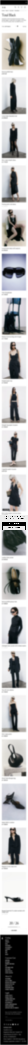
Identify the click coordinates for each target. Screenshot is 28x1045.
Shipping (7, 960)
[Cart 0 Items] (25, 7)
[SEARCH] (15, 7)
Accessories (8, 947)
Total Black (17, 10)
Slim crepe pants (7, 734)
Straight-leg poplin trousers (10, 425)
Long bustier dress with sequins (11, 248)
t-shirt (18, 20)
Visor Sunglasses (7, 292)
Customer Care (9, 967)
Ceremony (7, 949)
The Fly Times (8, 980)
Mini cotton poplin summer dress (11, 513)
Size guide (7, 969)
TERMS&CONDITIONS (10, 999)
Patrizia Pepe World (10, 982)
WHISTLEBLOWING (9, 1006)
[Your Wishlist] (22, 7)
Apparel (7, 942)
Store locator (9, 972)
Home (3, 10)
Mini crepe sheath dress (9, 160)
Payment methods (9, 964)
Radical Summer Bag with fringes (11, 337)
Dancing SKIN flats (7, 72)
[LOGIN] (18, 7)
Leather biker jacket (7, 557)
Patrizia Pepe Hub (9, 984)
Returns (7, 962)
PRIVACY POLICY (9, 997)
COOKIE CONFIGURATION (11, 1004)
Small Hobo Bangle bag (9, 778)
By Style (11, 10)
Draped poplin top (7, 381)
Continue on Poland (14, 524)
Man (6, 950)
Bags (6, 943)
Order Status (8, 971)
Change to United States (14, 528)
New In (7, 10)
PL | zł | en (8, 1020)
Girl (6, 952)
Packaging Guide (9, 987)
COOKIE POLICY (8, 995)
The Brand (8, 978)
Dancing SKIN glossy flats (9, 601)
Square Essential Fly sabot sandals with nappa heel (13, 911)
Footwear (7, 945)
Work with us (8, 986)
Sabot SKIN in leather (8, 822)
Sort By (24, 26)
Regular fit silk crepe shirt (9, 866)
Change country (9, 989)
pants (7, 20)
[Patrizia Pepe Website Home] (5, 7)
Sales (6, 954)
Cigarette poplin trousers (9, 469)
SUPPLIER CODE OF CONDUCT (12, 1007)
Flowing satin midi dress (9, 204)
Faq (6, 965)
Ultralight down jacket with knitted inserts (14, 646)
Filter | (6, 26)
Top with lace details (8, 690)
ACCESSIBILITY (8, 1002)
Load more (14, 930)
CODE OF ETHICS (9, 1000)
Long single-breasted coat (9, 116)
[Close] (26, 2)
